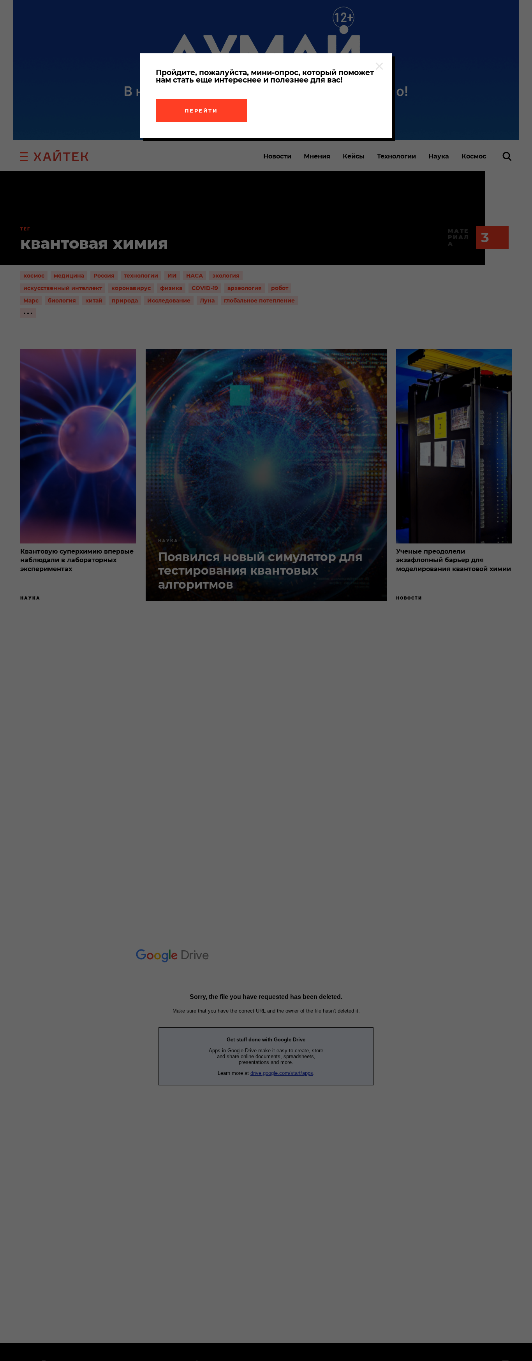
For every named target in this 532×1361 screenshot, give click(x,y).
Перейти (201, 110)
